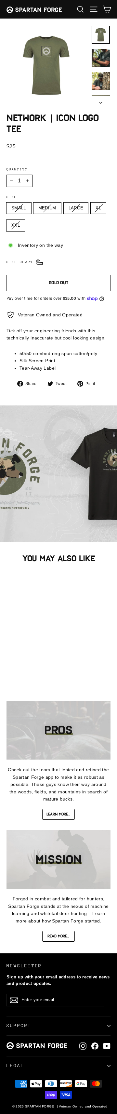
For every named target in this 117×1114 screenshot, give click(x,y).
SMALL (18, 208)
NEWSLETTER (24, 965)
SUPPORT (19, 1025)
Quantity (17, 169)
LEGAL (15, 1065)
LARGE (76, 208)
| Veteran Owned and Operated (82, 1106)
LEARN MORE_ (58, 814)
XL (98, 208)
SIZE (11, 197)
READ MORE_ (58, 936)
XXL (15, 225)
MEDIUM (47, 208)
